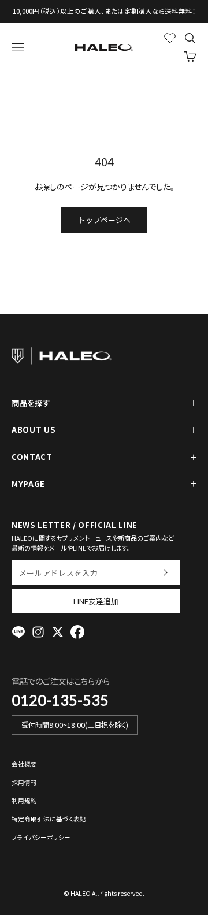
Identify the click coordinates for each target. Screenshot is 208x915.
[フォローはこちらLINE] (18, 632)
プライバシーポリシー (41, 837)
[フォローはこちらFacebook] (77, 632)
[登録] (165, 572)
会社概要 (24, 764)
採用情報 (24, 782)
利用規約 (24, 800)
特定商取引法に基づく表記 (49, 818)
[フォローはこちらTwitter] (58, 632)
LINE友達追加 (95, 601)
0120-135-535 (60, 700)
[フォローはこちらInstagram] (38, 632)
